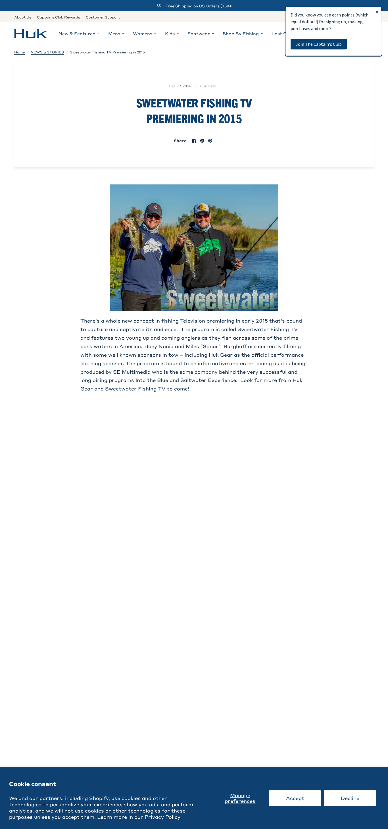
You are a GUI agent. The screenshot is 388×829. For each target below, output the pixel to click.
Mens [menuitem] (114, 33)
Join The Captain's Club (319, 44)
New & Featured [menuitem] (77, 33)
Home (19, 52)
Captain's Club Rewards (58, 17)
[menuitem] (24, 17)
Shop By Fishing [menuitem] (241, 33)
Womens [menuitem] (142, 33)
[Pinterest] (210, 140)
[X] (202, 140)
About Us (22, 17)
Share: (181, 140)
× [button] (377, 11)
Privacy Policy (162, 817)
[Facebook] (194, 140)
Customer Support (103, 17)
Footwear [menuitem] (198, 33)
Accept (295, 798)
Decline (350, 798)
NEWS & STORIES (47, 52)
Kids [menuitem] (170, 33)
